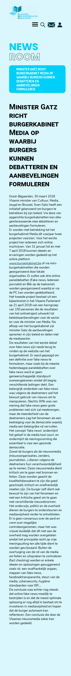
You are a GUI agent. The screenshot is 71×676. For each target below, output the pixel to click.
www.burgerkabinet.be (25, 263)
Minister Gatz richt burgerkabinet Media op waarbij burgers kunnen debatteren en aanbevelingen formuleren (35, 79)
